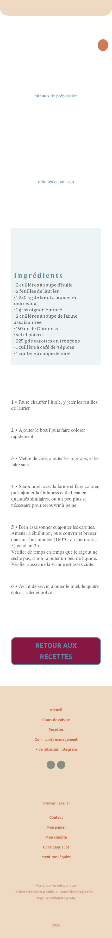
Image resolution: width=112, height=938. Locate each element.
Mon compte (56, 837)
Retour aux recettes (56, 651)
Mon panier (56, 827)
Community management (56, 739)
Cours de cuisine (56, 720)
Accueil (56, 710)
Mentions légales (56, 857)
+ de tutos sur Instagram (56, 749)
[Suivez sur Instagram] (61, 765)
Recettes (56, 729)
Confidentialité (56, 847)
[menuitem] (56, 8)
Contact (56, 817)
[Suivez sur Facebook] (51, 765)
